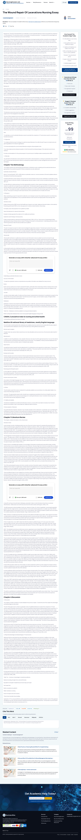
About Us (51, 2)
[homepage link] (3, 9)
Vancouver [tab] (26, 717)
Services (28, 2)
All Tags (56, 732)
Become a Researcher (59, 818)
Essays (7, 9)
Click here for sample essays (34, 21)
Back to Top (5, 830)
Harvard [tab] (20, 717)
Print (6, 26)
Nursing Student (71, 18)
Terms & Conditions (63, 834)
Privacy (58, 834)
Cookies (72, 834)
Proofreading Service (46, 821)
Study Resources (37, 2)
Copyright (68, 834)
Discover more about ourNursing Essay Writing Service (70, 70)
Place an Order (74, 2)
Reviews (46, 2)
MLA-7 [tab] (14, 717)
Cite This (12, 26)
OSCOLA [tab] (41, 717)
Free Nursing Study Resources (58, 821)
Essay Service (44, 816)
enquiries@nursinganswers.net (74, 816)
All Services (43, 823)
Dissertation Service (45, 818)
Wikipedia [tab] (34, 717)
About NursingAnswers (59, 816)
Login (65, 2)
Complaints (76, 834)
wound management (8, 18)
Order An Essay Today (69, 142)
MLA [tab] (9, 717)
